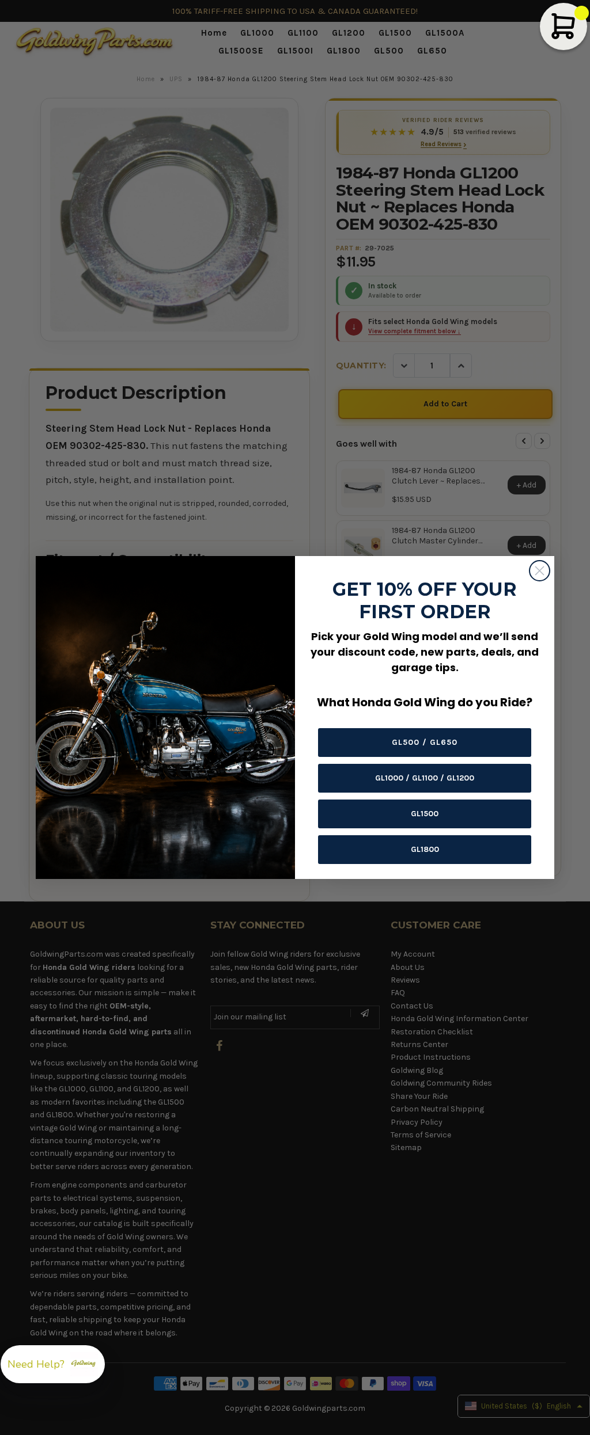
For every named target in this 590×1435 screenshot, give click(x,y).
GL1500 (424, 814)
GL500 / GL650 (424, 742)
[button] (53, 1364)
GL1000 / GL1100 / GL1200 (424, 778)
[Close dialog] (540, 571)
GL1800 (425, 849)
